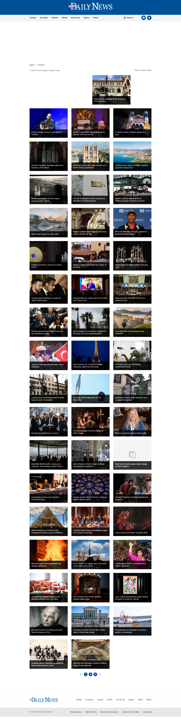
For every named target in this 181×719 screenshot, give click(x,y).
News (32, 65)
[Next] (100, 674)
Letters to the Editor (131, 712)
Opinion (54, 18)
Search (41, 65)
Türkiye (33, 18)
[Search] (125, 18)
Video (140, 700)
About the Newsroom (109, 712)
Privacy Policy (76, 712)
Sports (86, 18)
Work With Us (91, 712)
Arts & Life (75, 18)
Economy (44, 18)
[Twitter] (149, 18)
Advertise (147, 712)
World (64, 18)
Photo (95, 18)
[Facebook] (143, 18)
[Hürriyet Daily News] (90, 7)
